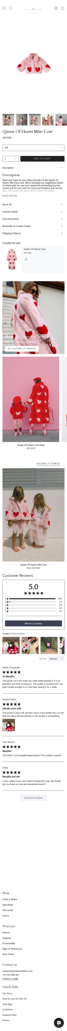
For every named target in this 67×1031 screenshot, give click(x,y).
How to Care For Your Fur (14, 998)
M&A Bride (7, 905)
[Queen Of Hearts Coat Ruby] (30, 399)
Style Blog (7, 1004)
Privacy (5, 1020)
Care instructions (10, 219)
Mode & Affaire (9, 899)
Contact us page (10, 978)
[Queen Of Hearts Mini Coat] (33, 515)
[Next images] (60, 645)
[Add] (26, 259)
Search (5, 915)
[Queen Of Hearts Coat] (11, 259)
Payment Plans (9, 1015)
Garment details (10, 211)
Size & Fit (7, 204)
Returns (6, 932)
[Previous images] (6, 645)
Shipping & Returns (11, 233)
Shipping (6, 938)
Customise (7, 1009)
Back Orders (8, 954)
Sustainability (8, 943)
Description (8, 167)
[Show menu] (4, 8)
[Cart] (62, 8)
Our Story (7, 993)
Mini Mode (7, 910)
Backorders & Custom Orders (16, 226)
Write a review (33, 623)
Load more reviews (33, 798)
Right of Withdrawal (12, 948)
